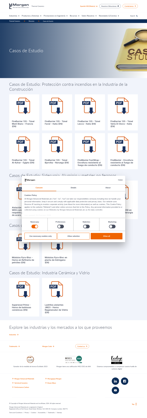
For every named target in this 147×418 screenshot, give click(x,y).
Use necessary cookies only (40, 236)
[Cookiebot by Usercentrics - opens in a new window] (113, 180)
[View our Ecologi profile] (116, 360)
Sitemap (59, 412)
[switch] (60, 226)
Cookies (33, 412)
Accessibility (42, 412)
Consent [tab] (39, 188)
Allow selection (73, 236)
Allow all (106, 236)
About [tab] (107, 188)
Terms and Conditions (15, 412)
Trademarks (51, 412)
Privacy (27, 412)
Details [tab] (73, 188)
